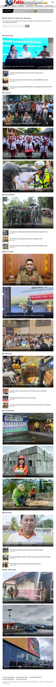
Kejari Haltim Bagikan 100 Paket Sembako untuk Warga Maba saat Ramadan (30, 557)
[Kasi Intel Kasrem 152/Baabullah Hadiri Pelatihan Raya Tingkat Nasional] (5, 232)
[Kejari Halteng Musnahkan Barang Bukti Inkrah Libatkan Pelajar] (5, 550)
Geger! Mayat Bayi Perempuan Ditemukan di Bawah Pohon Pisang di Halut (20, 11)
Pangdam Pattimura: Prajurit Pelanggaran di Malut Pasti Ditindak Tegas (28, 246)
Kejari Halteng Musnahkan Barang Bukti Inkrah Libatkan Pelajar (26, 550)
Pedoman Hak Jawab (22, 677)
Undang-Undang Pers (8, 677)
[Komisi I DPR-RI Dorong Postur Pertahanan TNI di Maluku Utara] (5, 239)
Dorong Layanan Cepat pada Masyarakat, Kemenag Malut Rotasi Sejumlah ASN (31, 87)
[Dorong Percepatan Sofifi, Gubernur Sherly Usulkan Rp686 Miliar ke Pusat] (5, 80)
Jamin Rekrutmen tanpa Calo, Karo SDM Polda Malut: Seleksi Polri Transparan (30, 405)
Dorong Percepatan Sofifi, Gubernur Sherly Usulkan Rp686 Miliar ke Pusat (29, 80)
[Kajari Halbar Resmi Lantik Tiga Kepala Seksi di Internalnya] (5, 564)
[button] (52, 2)
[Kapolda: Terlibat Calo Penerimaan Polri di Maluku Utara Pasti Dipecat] (5, 391)
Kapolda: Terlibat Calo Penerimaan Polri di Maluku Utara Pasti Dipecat (28, 391)
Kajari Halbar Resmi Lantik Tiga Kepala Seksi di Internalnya (25, 564)
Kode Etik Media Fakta (35, 677)
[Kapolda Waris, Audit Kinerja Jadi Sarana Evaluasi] (5, 398)
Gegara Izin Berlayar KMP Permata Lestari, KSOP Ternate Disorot (27, 73)
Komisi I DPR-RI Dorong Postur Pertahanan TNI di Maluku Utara (26, 239)
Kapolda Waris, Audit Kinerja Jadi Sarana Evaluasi (23, 398)
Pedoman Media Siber (8, 679)
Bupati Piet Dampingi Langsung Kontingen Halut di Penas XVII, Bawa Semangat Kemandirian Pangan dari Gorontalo (42, 11)
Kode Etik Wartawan (21, 679)
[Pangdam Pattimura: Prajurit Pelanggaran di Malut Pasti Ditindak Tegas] (5, 246)
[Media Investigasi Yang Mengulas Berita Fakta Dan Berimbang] (26, 2)
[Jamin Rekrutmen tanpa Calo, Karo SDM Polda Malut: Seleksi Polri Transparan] (5, 405)
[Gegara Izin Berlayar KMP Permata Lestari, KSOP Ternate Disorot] (5, 73)
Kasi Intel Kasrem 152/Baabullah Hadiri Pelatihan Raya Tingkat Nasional (29, 232)
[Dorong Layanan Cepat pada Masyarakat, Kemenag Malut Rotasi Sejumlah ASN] (5, 87)
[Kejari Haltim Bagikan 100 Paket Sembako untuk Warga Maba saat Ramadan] (5, 557)
